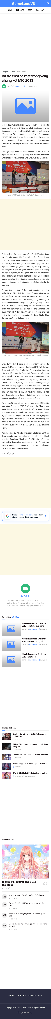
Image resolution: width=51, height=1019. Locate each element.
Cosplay (40, 10)
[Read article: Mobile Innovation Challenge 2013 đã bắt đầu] (11, 660)
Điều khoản (21, 995)
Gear (30, 10)
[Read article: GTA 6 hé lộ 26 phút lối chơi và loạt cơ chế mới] (6, 775)
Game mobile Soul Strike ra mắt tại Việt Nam (30, 755)
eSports (20, 10)
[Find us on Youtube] (25, 1012)
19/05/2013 (43, 644)
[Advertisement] (25, 41)
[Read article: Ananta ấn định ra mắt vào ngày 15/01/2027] (6, 766)
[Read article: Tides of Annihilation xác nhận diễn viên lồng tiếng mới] (6, 746)
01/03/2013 (43, 660)
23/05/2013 (33, 86)
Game (10, 10)
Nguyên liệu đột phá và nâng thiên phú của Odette (26, 895)
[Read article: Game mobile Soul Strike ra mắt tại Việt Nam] (6, 757)
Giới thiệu (11, 995)
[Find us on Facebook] (18, 1012)
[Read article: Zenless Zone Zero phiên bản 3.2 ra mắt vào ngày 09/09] (6, 736)
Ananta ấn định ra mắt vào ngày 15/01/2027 (29, 764)
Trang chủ (5, 72)
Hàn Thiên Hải (20, 86)
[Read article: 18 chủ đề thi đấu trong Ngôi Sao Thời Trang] (25, 862)
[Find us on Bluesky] (28, 1012)
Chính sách (31, 995)
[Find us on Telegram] (22, 1012)
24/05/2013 (43, 629)
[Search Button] (48, 3)
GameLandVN (23, 4)
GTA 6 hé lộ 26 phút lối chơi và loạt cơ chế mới (30, 773)
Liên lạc (39, 995)
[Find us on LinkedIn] (31, 1012)
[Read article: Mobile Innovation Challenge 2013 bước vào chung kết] (11, 644)
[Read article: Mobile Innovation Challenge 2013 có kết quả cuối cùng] (11, 629)
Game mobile (21, 72)
